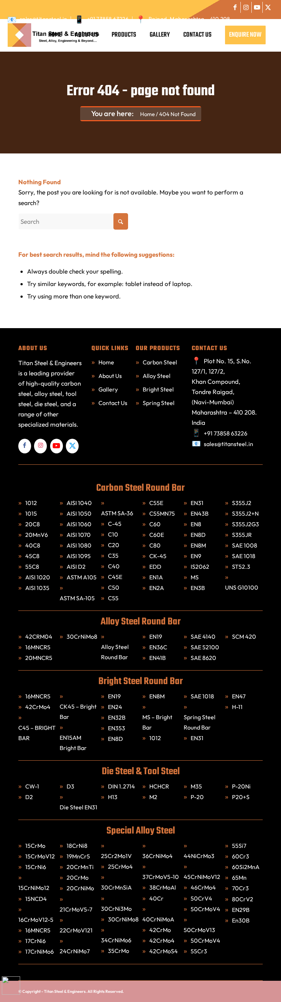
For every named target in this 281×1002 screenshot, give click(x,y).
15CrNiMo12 (34, 887)
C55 (113, 598)
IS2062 (200, 566)
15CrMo (35, 845)
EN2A (156, 587)
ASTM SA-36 (117, 513)
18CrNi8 (78, 845)
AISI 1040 (79, 502)
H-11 (237, 706)
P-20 (197, 797)
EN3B (198, 587)
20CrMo (78, 877)
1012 (31, 502)
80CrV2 (242, 899)
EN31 (197, 502)
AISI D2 (76, 566)
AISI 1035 (37, 587)
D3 (70, 786)
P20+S (241, 797)
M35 (196, 786)
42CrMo (160, 930)
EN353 (116, 728)
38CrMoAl (162, 887)
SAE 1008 (244, 545)
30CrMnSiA (117, 887)
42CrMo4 (37, 706)
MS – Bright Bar (157, 722)
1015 (31, 513)
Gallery (108, 389)
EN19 (155, 636)
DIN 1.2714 (121, 786)
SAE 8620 (203, 657)
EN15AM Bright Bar (73, 743)
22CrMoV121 (76, 930)
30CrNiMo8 (82, 636)
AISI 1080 (79, 545)
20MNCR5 (38, 657)
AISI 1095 (79, 556)
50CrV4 (202, 898)
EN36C (158, 647)
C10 (113, 534)
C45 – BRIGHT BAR (37, 733)
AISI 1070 (79, 534)
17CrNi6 (36, 941)
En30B (241, 920)
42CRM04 (38, 636)
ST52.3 (241, 566)
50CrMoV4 (206, 909)
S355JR (242, 534)
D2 (29, 797)
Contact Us (112, 403)
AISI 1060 (79, 524)
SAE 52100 (205, 647)
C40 (114, 566)
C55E (156, 502)
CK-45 (157, 556)
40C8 (32, 545)
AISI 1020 (37, 577)
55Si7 (239, 845)
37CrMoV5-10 (160, 876)
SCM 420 (244, 636)
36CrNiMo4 (158, 856)
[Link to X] (268, 7)
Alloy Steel (157, 375)
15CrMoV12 (40, 856)
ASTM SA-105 (77, 598)
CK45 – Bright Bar (78, 711)
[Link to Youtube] (257, 7)
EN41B (157, 657)
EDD (155, 566)
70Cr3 (240, 888)
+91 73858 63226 (108, 18)
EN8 (196, 524)
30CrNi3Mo (117, 908)
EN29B (241, 909)
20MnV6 (36, 534)
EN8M (198, 545)
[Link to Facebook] (235, 7)
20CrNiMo (81, 888)
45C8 (32, 556)
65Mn (239, 877)
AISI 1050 (79, 513)
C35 (113, 555)
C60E (156, 534)
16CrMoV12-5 (35, 919)
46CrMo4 (204, 887)
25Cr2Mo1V (117, 856)
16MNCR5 (37, 647)
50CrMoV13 (200, 930)
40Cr (157, 898)
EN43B (200, 513)
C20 (113, 545)
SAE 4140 (203, 636)
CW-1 (32, 786)
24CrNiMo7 (75, 951)
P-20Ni (241, 786)
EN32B (116, 717)
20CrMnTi (81, 867)
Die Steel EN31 (78, 807)
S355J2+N (245, 513)
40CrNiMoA (158, 919)
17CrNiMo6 (40, 951)
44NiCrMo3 (200, 856)
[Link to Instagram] (246, 7)
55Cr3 (199, 951)
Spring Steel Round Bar (200, 722)
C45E (115, 576)
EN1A (156, 577)
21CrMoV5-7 (76, 909)
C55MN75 (162, 513)
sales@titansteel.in (43, 18)
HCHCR (159, 786)
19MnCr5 (79, 856)
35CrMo (118, 950)
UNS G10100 (241, 587)
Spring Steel (159, 403)
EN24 (115, 706)
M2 (153, 797)
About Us (110, 375)
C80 (155, 545)
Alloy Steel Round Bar (115, 652)
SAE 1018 (243, 556)
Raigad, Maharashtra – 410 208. (190, 18)
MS (195, 577)
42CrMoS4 (164, 951)
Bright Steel (158, 389)
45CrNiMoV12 (202, 876)
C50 (113, 587)
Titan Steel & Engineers (65, 991)
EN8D (198, 534)
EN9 (196, 556)
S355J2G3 (245, 524)
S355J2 (241, 502)
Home (106, 362)
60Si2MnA (245, 867)
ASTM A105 (82, 577)
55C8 (32, 566)
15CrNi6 (36, 867)
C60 (155, 524)
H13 (112, 797)
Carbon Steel (160, 362)
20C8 (32, 524)
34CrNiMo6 (116, 940)
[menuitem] (39, 18)
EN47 (239, 696)
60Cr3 (241, 856)
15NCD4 (36, 898)
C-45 (114, 523)
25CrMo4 (121, 866)
